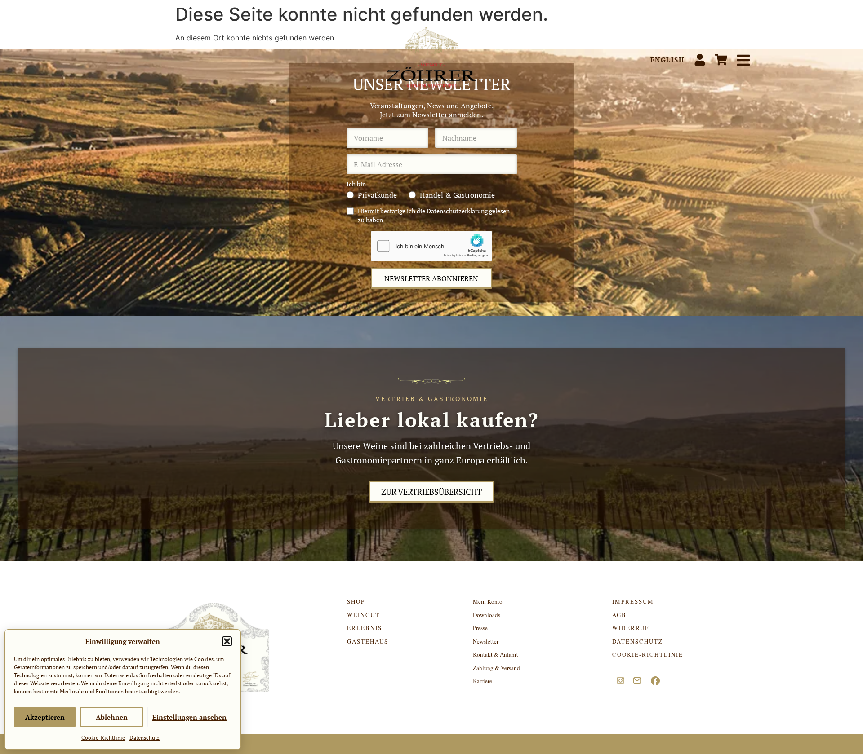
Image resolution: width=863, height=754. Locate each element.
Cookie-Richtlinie (103, 737)
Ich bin (356, 184)
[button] (226, 641)
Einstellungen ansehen (189, 717)
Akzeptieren (45, 717)
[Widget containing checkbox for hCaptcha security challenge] (431, 246)
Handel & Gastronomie (457, 195)
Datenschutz (144, 737)
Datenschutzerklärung (457, 211)
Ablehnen (112, 717)
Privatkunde (377, 195)
